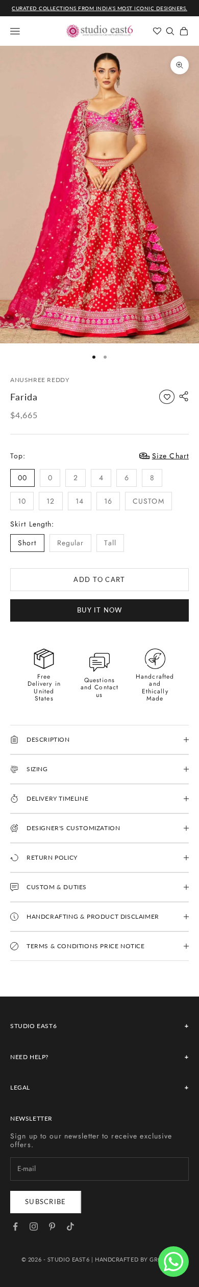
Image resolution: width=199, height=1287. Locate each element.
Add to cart (99, 579)
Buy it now (99, 610)
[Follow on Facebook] (15, 1226)
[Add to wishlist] (167, 397)
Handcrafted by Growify (136, 1259)
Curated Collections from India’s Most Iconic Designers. (99, 8)
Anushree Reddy (39, 380)
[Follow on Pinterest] (52, 1226)
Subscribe (45, 1201)
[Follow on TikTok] (70, 1226)
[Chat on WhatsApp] (173, 1261)
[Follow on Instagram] (34, 1226)
